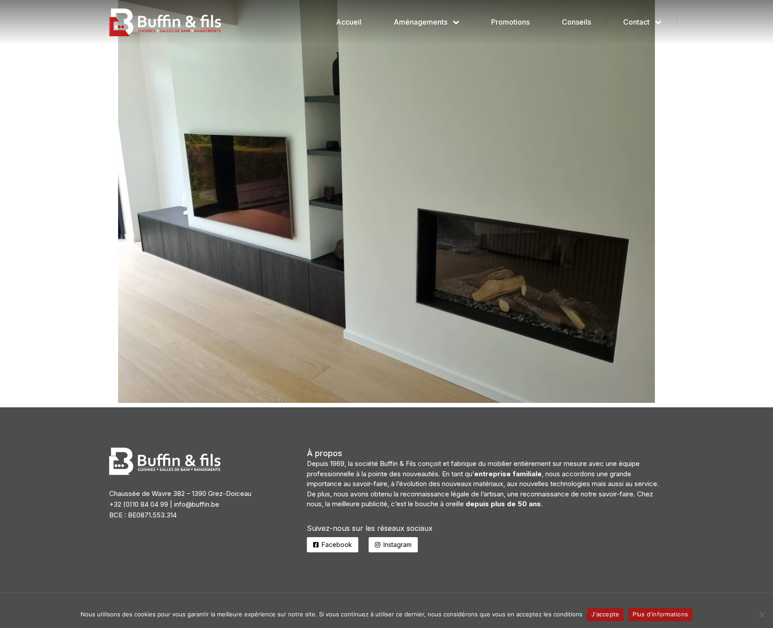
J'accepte (605, 614)
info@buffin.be (196, 504)
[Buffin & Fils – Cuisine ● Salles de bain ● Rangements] (386, 201)
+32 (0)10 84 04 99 (138, 504)
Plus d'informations (660, 614)
